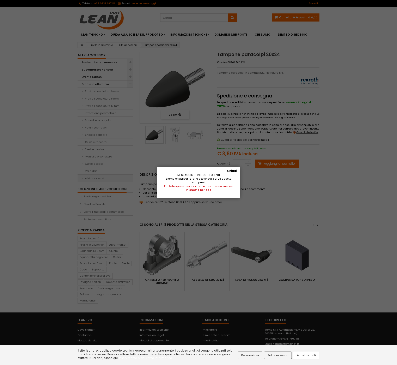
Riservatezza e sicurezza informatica (145, 358)
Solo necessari (278, 355)
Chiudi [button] (232, 171)
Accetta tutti (306, 355)
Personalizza (250, 355)
